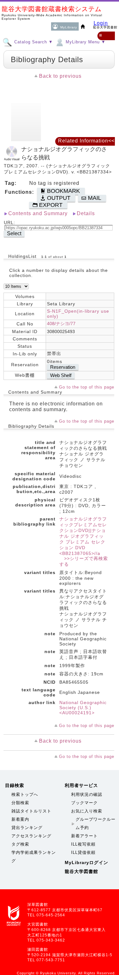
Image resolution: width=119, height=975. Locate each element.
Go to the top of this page (86, 387)
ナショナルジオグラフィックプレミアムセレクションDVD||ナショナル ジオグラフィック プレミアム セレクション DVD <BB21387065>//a (83, 536)
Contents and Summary (38, 213)
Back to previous (60, 76)
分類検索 (20, 802)
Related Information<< (86, 140)
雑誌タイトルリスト (31, 811)
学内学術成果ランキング (33, 856)
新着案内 (20, 819)
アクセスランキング (31, 835)
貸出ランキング (27, 827)
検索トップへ (24, 794)
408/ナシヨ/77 (61, 323)
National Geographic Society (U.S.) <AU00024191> (83, 707)
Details (86, 213)
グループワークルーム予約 (96, 823)
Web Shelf (60, 375)
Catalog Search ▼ (33, 42)
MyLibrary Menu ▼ (85, 42)
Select (14, 233)
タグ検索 (20, 844)
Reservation (62, 367)
